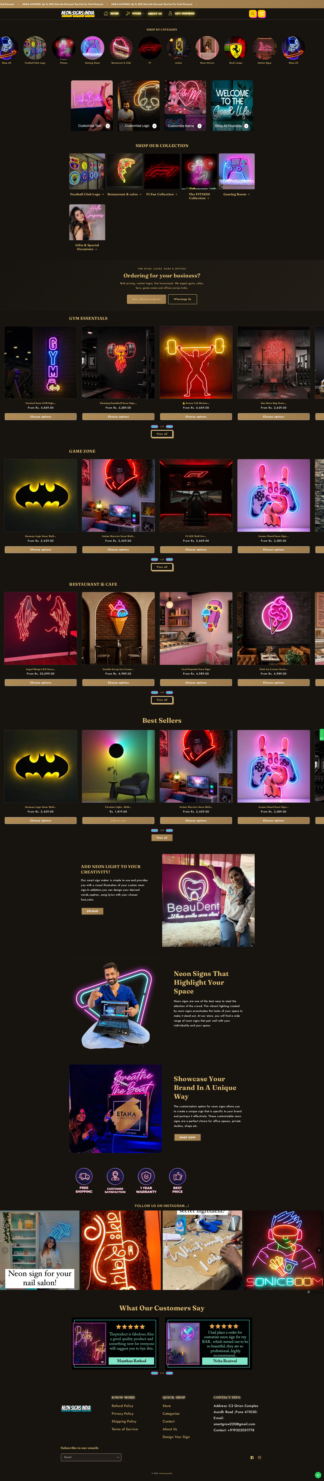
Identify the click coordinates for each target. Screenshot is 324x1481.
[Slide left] (154, 426)
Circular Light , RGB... (118, 807)
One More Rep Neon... (274, 403)
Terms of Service (125, 1429)
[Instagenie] (315, 1293)
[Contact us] (318, 1475)
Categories (171, 1413)
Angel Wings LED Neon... (41, 669)
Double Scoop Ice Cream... (118, 669)
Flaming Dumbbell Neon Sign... (118, 403)
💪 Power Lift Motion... (196, 403)
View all (162, 434)
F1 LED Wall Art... (196, 536)
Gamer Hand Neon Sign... (274, 536)
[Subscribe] (117, 1457)
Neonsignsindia (165, 1473)
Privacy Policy (122, 1413)
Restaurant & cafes (122, 194)
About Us (170, 1429)
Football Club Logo (85, 194)
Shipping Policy (124, 1421)
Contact (168, 1421)
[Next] (319, 1250)
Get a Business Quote (146, 299)
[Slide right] (169, 426)
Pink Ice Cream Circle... (274, 669)
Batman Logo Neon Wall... (40, 536)
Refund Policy (122, 1405)
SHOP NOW (188, 1137)
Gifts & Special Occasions (87, 247)
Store (167, 1405)
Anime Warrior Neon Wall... (118, 536)
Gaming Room (234, 194)
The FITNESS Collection (199, 196)
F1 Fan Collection (160, 194)
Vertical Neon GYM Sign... (40, 403)
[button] (133, 13)
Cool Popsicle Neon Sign (196, 669)
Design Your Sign (176, 1436)
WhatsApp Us (182, 299)
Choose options (40, 417)
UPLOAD (92, 911)
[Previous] (5, 1250)
